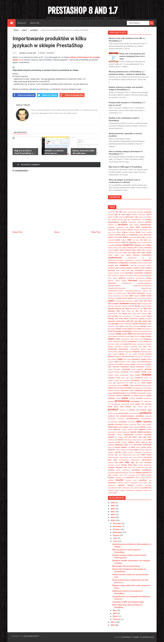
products (145, 412)
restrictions (139, 434)
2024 (113, 506)
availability (120, 227)
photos (134, 393)
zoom (115, 493)
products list (113, 416)
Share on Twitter (49, 95)
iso (109, 344)
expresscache (120, 301)
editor (131, 296)
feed (127, 308)
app (129, 219)
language (136, 352)
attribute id (112, 224)
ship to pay (146, 442)
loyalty (143, 359)
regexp (130, 429)
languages (144, 351)
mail (116, 362)
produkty (51, 53)
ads (116, 217)
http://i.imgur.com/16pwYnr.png (118, 336)
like (123, 357)
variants (111, 478)
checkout (147, 248)
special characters (145, 450)
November (117, 526)
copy (116, 268)
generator (111, 321)
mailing (133, 362)
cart (129, 240)
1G (114, 212)
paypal (110, 393)
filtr (137, 311)
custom (110, 273)
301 (117, 212)
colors (128, 255)
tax (137, 462)
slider (133, 447)
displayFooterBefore (144, 283)
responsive (129, 434)
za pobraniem (145, 488)
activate (110, 214)
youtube (136, 488)
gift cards (142, 321)
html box (136, 334)
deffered (148, 275)
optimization (112, 385)
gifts (149, 321)
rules (140, 437)
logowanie (136, 359)
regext (135, 429)
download (131, 293)
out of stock (119, 388)
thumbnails (147, 465)
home (110, 331)
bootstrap (133, 235)
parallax (110, 390)
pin (132, 395)
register (142, 429)
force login (132, 313)
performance (121, 393)
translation (136, 470)
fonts (120, 313)
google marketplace (125, 323)
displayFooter (126, 283)
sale (144, 437)
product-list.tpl (134, 413)
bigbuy (125, 232)
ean (122, 296)
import (111, 339)
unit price (132, 472)
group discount (134, 326)
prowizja (121, 418)
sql (116, 455)
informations (125, 339)
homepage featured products (141, 331)
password (125, 390)
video (137, 477)
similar (123, 447)
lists (109, 359)
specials (110, 452)
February (117, 619)
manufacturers (113, 364)
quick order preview (144, 424)
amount (120, 219)
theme (124, 465)
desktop (110, 280)
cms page (132, 253)
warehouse (112, 483)
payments (147, 390)
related (133, 432)
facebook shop (135, 304)
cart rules (143, 240)
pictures (126, 395)
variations (118, 477)
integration (132, 341)
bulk (120, 237)
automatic (111, 227)
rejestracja (126, 432)
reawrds (136, 427)
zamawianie (130, 490)
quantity (147, 421)
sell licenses (128, 440)
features (118, 309)
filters (123, 311)
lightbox (118, 356)
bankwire (123, 229)
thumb (140, 465)
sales (149, 437)
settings (131, 442)
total (146, 467)
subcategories (124, 460)
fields (135, 308)
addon (128, 214)
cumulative (139, 270)
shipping (119, 445)
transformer (126, 470)
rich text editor (130, 437)
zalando (122, 490)
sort (131, 450)
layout (121, 354)
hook (118, 333)
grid (121, 326)
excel (139, 298)
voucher (119, 480)
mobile (137, 372)
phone (129, 393)
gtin (109, 329)
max (109, 367)
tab (116, 462)
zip (150, 490)
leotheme (141, 354)
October (116, 529)
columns (136, 255)
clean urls (141, 250)
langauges (128, 351)
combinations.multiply (115, 260)
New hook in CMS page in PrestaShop (125, 167)
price (110, 407)
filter (118, 311)
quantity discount (115, 424)
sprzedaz (111, 455)
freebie (143, 316)
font (150, 311)
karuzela (148, 344)
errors (124, 298)
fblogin (137, 306)
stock (149, 455)
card (138, 237)
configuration (123, 263)
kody (149, 346)
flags (145, 311)
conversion (142, 265)
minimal (148, 369)
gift (128, 321)
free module (113, 316)
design (148, 278)
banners (136, 229)
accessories (132, 212)
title (125, 467)
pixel (136, 395)
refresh (124, 429)
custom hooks (119, 273)
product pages (113, 413)
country (122, 268)
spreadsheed (147, 452)
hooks (124, 334)
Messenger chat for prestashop (126, 566)
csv (132, 270)
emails (148, 296)
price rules (119, 407)
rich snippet (119, 437)
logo (125, 359)
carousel (148, 237)
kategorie (134, 346)
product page (146, 410)
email (143, 296)
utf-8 (137, 475)
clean (134, 250)
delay (109, 278)
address (134, 214)
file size (140, 308)
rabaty (114, 427)
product (113, 409)
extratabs (115, 304)
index (118, 339)
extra (136, 301)
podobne (111, 398)
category (137, 245)
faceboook (145, 303)
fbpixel (143, 306)
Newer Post (17, 232)
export (42, 53)
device (117, 280)
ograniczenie (121, 383)
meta (133, 369)
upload (145, 472)
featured (111, 309)
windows (139, 485)
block (138, 232)
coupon (129, 268)
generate (148, 318)
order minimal (135, 385)
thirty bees (132, 465)
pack (133, 388)
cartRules (117, 242)
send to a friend (141, 440)
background (146, 227)
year (131, 488)
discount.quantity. (145, 280)
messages (117, 369)
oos (135, 383)
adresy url (111, 217)
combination (146, 255)
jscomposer (141, 344)
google (115, 323)
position (139, 398)
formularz (144, 313)
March (116, 616)
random (120, 427)
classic (116, 250)
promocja (148, 416)
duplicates (116, 296)
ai (134, 217)
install (110, 341)
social (143, 447)
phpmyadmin (141, 393)
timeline (111, 467)
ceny (124, 248)
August (116, 535)
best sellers (116, 232)
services (124, 442)
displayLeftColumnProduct (142, 285)
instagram (147, 339)
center (120, 247)
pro (150, 406)
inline (132, 339)
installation (116, 341)
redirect (142, 427)
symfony (111, 462)
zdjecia (146, 490)
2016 (113, 625)
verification (130, 478)
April (115, 613)
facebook (124, 303)
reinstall (119, 432)
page (137, 388)
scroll (115, 440)
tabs (127, 462)
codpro (116, 255)
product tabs (123, 413)
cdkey (148, 245)
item (121, 344)
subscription (146, 460)
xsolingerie (125, 488)
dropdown (141, 293)
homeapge (117, 331)
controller (133, 265)
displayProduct (146, 288)
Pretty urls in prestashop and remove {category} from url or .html (132, 56)
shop (126, 445)
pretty (132, 404)
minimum (125, 372)
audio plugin (134, 224)
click (116, 252)
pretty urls (139, 404)
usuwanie (132, 475)
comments (146, 260)
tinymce (119, 467)
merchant (140, 367)
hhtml (135, 329)
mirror (132, 372)
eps (116, 298)
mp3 (123, 378)
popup (125, 398)
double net (112, 293)
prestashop (122, 401)
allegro (114, 219)
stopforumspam (113, 457)
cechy (115, 247)
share (138, 442)
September (118, 532)
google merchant (139, 324)
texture (118, 465)
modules (111, 378)
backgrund (111, 229)
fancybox (118, 306)
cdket (144, 245)
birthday (131, 232)
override (127, 388)
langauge (121, 351)
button (126, 237)
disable (123, 280)
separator (111, 442)
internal (140, 341)
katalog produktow (115, 346)
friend (149, 316)
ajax (136, 217)
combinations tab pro (139, 258)
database (147, 273)
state (138, 455)
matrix (148, 364)
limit (127, 357)
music (146, 378)
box (149, 235)
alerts (141, 217)
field (131, 308)
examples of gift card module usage (128, 602)
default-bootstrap (139, 275)
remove (119, 434)
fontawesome (112, 313)
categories (127, 245)
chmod (110, 250)
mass (133, 364)
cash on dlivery (142, 242)
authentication (145, 225)
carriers (123, 240)
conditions (112, 263)
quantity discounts (129, 424)
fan (150, 303)
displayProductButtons (133, 291)
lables (115, 351)
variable (148, 475)
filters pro (130, 311)
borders (140, 235)
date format (112, 275)
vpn (150, 480)
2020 (113, 514)
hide (139, 329)
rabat (110, 427)
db (118, 275)
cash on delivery (128, 242)
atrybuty (124, 222)
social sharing (121, 450)
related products (144, 432)
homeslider (111, 334)
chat (135, 248)
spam (136, 450)
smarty (138, 447)
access (125, 212)
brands (115, 237)
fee (123, 309)
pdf (114, 393)
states (143, 455)
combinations (115, 257)
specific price (121, 452)
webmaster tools (136, 483)
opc (139, 383)
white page (147, 483)
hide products (146, 329)
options (119, 385)
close (120, 252)
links (136, 356)
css (128, 270)
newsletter (135, 380)
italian (117, 344)
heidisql (124, 329)
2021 (113, 511)
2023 (113, 509)
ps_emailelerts (113, 422)
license (148, 354)
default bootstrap (126, 275)
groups (143, 326)
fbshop (149, 306)
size (128, 447)
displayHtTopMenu (114, 285)
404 (120, 212)
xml (119, 488)
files (145, 308)
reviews (148, 434)
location (114, 359)
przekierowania (133, 418)
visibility (111, 480)
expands (148, 298)
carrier (117, 240)
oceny (110, 383)
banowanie (144, 229)
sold (127, 450)
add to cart (119, 214)
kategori (126, 346)
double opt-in (122, 293)
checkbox (140, 247)
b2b (127, 227)
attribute (148, 222)
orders (111, 388)
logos (129, 359)
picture (119, 395)
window (130, 485)
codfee (110, 255)
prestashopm (115, 404)
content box (113, 265)
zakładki (110, 490)
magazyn (111, 362)
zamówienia (139, 490)
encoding (111, 298)
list (139, 356)
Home (56, 232)
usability (115, 475)
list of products (146, 356)
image (142, 336)
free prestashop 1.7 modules (129, 316)
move (118, 378)
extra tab (143, 301)
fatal (129, 306)
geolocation (121, 321)
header (118, 329)
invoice (146, 341)
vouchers (143, 480)
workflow (148, 485)
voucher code (131, 480)
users (125, 475)
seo (149, 439)
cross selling (120, 270)
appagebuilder (136, 219)
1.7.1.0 (110, 212)
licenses (111, 356)
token (130, 467)
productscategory (127, 416)
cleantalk (148, 250)
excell (143, 298)
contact (139, 263)
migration (140, 369)
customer (129, 273)
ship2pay (111, 445)
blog (123, 235)
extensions (129, 301)
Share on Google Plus (74, 95)
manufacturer (146, 362)
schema (110, 440)
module (146, 374)
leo (126, 354)
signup (117, 447)
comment (138, 260)
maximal (115, 367)
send (134, 440)
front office (123, 319)
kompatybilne (134, 349)
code (143, 253)
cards (143, 237)
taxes (141, 462)
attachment (132, 222)
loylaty (149, 359)
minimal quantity (114, 372)
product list (134, 410)
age (131, 217)
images (148, 336)
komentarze (123, 349)
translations (146, 470)
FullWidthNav (133, 318)
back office (135, 227)
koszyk (143, 349)
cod (138, 253)
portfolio (132, 398)
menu (132, 367)
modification (124, 375)
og (114, 383)
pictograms (112, 395)
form (138, 313)
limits (132, 357)
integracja (124, 341)
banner (130, 230)
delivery (122, 278)
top (134, 467)
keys (140, 346)
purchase (123, 422)
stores (121, 457)
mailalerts (122, 362)
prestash (111, 401)
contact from (147, 263)
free (149, 313)
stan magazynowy (125, 455)
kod (144, 346)
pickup (149, 393)
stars (134, 455)
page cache (143, 388)
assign (148, 219)
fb (133, 306)
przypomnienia (146, 418)
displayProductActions (115, 291)
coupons (136, 268)
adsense (122, 217)
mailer (128, 362)
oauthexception (146, 380)
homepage (126, 331)
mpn (127, 378)
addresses (142, 214)
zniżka (110, 493)
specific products (134, 452)
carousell (111, 240)
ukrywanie (124, 472)
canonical (132, 237)
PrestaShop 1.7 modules (130, 637)
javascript (127, 344)
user (121, 475)
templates (111, 465)
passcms (117, 390)
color (122, 255)
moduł (137, 375)
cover (142, 268)
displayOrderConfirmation (117, 288)
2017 (113, 622)
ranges (131, 427)
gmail (110, 323)
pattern (132, 390)
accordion (140, 212)
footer (124, 314)
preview (148, 404)
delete (115, 278)
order (126, 385)
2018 (113, 520)
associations (113, 222)
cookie (149, 265)
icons (132, 336)
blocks (118, 235)
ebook (126, 296)
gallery (142, 319)
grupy (149, 326)
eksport (137, 296)
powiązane (147, 398)
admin (148, 214)
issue (113, 344)
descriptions (140, 278)
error (120, 298)
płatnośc (142, 395)
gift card (133, 321)
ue (120, 473)
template (148, 462)
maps (120, 364)
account (147, 212)
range (125, 427)
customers (138, 273)
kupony (110, 351)
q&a (139, 421)
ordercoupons (146, 385)
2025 (113, 503)
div (150, 291)
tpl (150, 467)
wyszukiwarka (112, 488)
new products (125, 380)
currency (148, 270)
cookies (111, 268)
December (117, 523)
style (115, 460)
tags (132, 462)
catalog (118, 245)
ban (117, 230)
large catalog (113, 354)
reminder (111, 435)
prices (128, 407)
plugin (148, 395)
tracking (111, 470)
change (130, 248)
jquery (134, 344)
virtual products (145, 477)
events (134, 298)
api (125, 219)
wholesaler (111, 485)
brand (110, 237)
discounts (112, 283)
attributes (123, 224)
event (130, 298)
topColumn (140, 467)
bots (145, 235)
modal (143, 372)
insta (141, 339)
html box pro (146, 334)
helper (130, 329)
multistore (139, 378)
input (137, 339)
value (143, 475)
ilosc (138, 336)
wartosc (127, 483)
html (130, 333)
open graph (146, 383)
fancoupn (111, 306)
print (134, 406)
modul (132, 375)
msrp (132, 378)
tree (116, 473)
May (115, 610)
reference (116, 429)
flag (141, 311)
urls (109, 475)
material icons (141, 364)
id (135, 336)
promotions (112, 418)
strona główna (138, 457)
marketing (126, 364)
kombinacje (112, 349)
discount (132, 280)
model (116, 375)
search (120, 440)
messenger (126, 369)
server (117, 442)
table (121, 462)
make (138, 362)
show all (111, 447)
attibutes (141, 222)
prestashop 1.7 (137, 401)
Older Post (95, 232)
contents (124, 265)
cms (125, 253)
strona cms (128, 457)
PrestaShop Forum (147, 637)
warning (120, 483)
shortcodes (147, 445)
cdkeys (110, 247)
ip (150, 341)
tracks (118, 470)
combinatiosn (129, 260)
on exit (129, 383)
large (149, 351)
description (131, 278)
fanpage (125, 306)
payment (139, 390)
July (115, 538)
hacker (113, 329)
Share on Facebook (26, 95)
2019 (113, 517)
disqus (145, 291)
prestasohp (125, 404)
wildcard (121, 485)
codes (148, 253)
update (139, 472)
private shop (142, 406)
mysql (117, 380)
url (150, 473)
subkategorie (135, 460)
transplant (111, 472)
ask (143, 219)
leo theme (133, 354)
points (118, 398)
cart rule (136, 240)
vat (124, 477)
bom (127, 235)
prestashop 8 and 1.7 (83, 10)
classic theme (125, 250)
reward (111, 437)
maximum (125, 367)
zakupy (116, 490)
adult (127, 217)
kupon (149, 349)
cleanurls (111, 252)
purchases (131, 422)
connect (132, 263)
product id (124, 410)
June (115, 541)
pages (149, 388)
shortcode (138, 445)
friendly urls (113, 319)
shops (131, 445)
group (126, 326)
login (120, 359)
